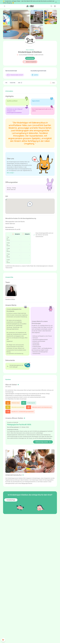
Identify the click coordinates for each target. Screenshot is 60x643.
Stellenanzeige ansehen (41, 442)
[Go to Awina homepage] (30, 6)
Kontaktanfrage (30, 58)
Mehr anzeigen (10, 172)
